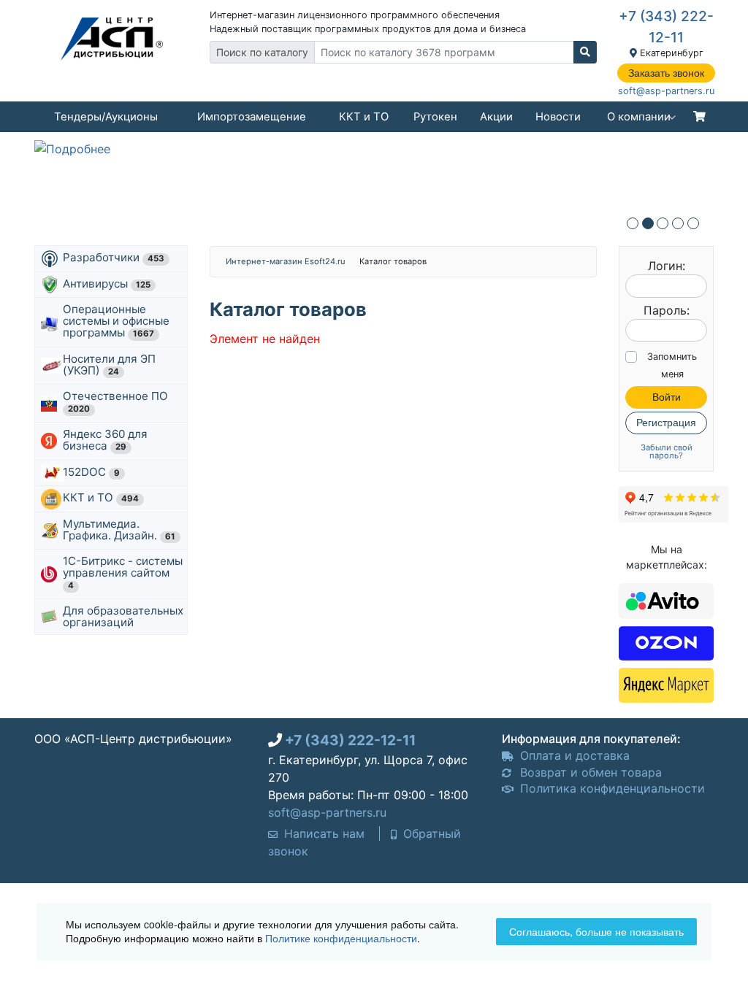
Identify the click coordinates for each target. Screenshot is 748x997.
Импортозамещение (251, 116)
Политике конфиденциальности (341, 938)
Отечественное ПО (117, 401)
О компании (639, 116)
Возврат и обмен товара (589, 772)
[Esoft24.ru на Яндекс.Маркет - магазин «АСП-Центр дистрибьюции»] (666, 684)
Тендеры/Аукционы (106, 116)
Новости (558, 116)
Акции (496, 116)
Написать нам (322, 833)
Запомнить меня (672, 365)
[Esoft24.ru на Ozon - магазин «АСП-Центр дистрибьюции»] (666, 641)
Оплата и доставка (573, 755)
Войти (666, 397)
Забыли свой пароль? (666, 452)
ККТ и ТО (364, 116)
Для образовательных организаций (123, 616)
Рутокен (435, 116)
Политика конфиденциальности (610, 788)
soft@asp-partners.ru (666, 90)
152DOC (91, 472)
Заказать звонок (666, 73)
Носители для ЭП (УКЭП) (109, 364)
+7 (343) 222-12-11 (350, 740)
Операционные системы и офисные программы (116, 320)
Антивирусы (106, 283)
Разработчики (113, 257)
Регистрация (666, 422)
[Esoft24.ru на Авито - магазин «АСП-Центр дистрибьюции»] (666, 600)
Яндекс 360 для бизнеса (105, 440)
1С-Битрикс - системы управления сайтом (123, 572)
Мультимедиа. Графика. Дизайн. (119, 529)
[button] (632, 223)
